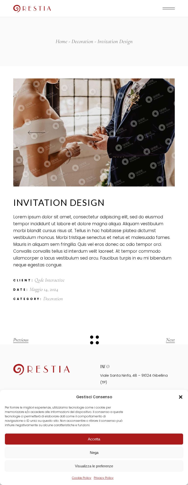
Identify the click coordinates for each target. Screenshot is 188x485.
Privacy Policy (104, 478)
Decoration (53, 299)
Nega (94, 452)
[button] (180, 397)
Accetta (94, 439)
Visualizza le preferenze (94, 466)
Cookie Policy (81, 478)
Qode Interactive (49, 280)
